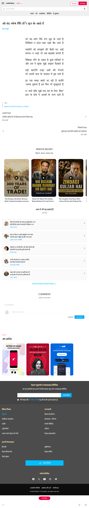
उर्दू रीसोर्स (5, 428)
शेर (36, 13)
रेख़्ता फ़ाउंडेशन (49, 414)
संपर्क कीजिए (48, 424)
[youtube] (44, 479)
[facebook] (33, 479)
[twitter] (39, 479)
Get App (82, 3)
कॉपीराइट (56, 488)
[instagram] (50, 479)
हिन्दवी (4, 447)
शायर (32, 13)
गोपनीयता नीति (34, 400)
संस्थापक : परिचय (50, 419)
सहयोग (4, 414)
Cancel (70, 317)
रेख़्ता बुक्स (5, 456)
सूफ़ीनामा (47, 447)
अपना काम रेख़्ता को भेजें (10, 433)
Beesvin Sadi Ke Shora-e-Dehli (16, 106)
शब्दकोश (42, 13)
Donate (74, 3)
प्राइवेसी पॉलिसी (35, 488)
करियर (46, 428)
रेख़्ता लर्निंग (48, 452)
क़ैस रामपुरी (5, 29)
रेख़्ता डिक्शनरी (7, 452)
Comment (79, 317)
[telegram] (55, 479)
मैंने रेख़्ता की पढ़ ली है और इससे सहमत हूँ (39, 400)
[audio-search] (84, 9)
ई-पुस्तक (56, 13)
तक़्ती (3, 424)
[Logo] (10, 3)
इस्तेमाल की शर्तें (46, 488)
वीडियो (49, 13)
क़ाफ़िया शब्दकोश (7, 419)
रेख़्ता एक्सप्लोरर (50, 433)
